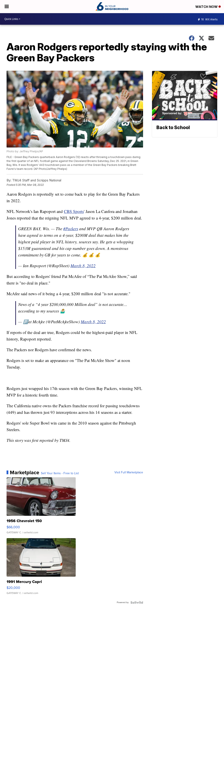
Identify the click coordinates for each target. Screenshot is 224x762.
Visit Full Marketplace (128, 472)
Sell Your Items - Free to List (60, 473)
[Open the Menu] (6, 6)
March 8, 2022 (83, 265)
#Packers (70, 228)
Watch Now (207, 7)
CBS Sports (74, 211)
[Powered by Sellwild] (136, 602)
